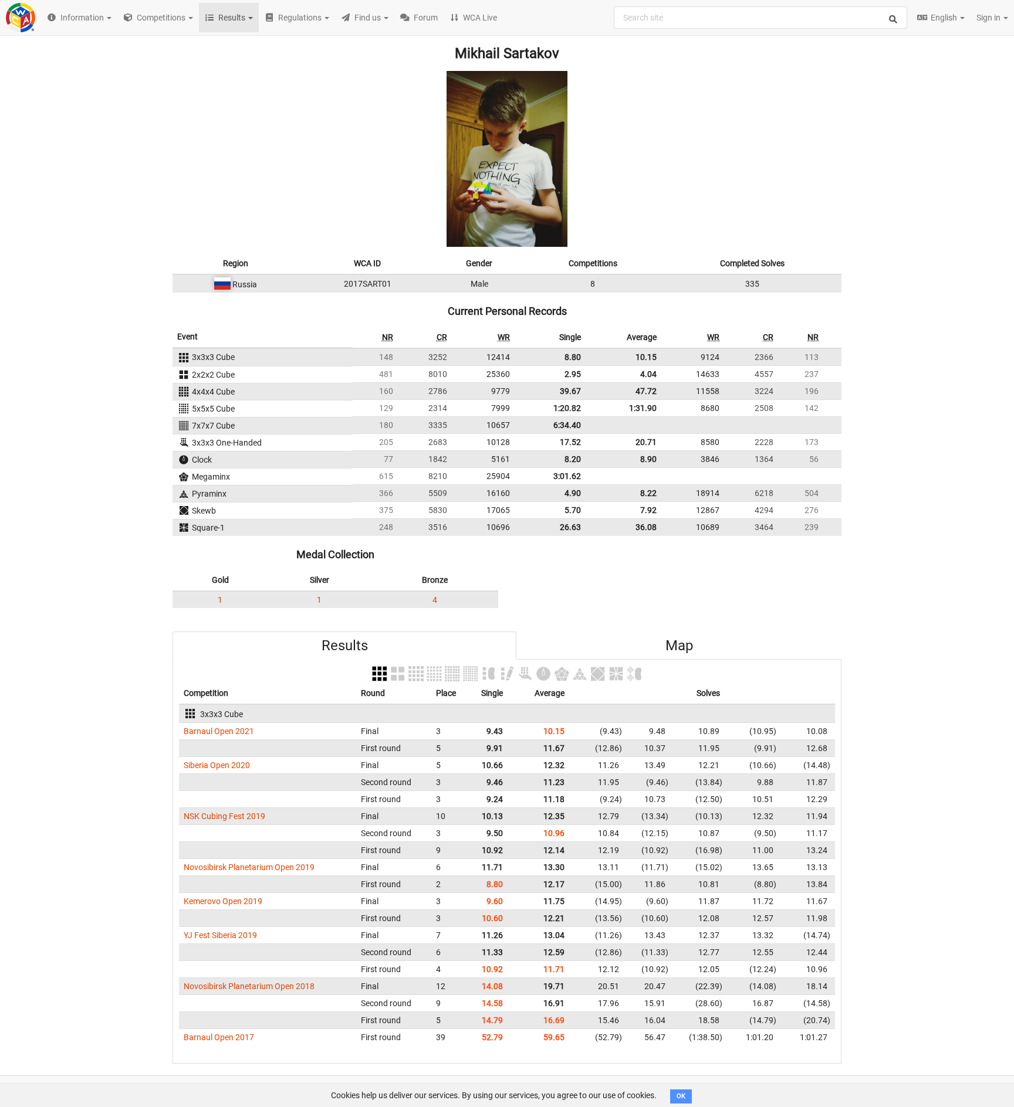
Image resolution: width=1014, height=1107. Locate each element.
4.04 (648, 374)
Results (345, 645)
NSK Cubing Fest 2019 (224, 816)
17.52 (570, 442)
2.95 (573, 374)
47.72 (646, 391)
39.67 (570, 391)
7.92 (648, 510)
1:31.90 (643, 408)
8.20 (573, 459)
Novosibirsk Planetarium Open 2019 (249, 867)
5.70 (573, 510)
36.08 (646, 527)
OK (681, 1096)
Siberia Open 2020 (217, 765)
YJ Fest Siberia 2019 (220, 935)
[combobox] (760, 17)
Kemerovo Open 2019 (223, 901)
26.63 (570, 527)
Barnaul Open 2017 (219, 1037)
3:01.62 (567, 476)
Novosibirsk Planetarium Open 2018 (249, 986)
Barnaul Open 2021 (219, 731)
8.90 (648, 459)
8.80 (573, 357)
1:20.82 (567, 408)
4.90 (573, 493)
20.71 (646, 442)
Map (679, 645)
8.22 (648, 493)
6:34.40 (567, 425)
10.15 (646, 357)
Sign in (989, 17)
